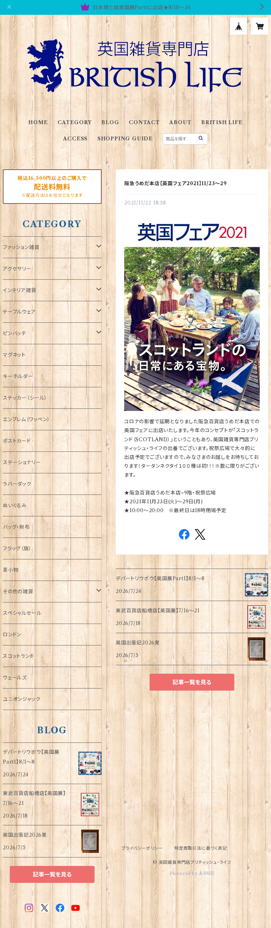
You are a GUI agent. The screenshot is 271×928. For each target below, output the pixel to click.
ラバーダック (17, 484)
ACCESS (75, 138)
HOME (38, 122)
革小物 (10, 570)
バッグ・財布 (16, 527)
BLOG (110, 122)
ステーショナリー (22, 462)
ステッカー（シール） (25, 398)
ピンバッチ (14, 333)
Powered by (184, 873)
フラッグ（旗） (17, 548)
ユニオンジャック (21, 699)
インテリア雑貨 (19, 290)
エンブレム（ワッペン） (26, 419)
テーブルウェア (19, 312)
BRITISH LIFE (222, 122)
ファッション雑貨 (21, 247)
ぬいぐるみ (15, 505)
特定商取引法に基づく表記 (200, 848)
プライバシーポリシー (142, 848)
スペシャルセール (22, 613)
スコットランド (18, 656)
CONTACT (144, 122)
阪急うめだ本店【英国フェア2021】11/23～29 (175, 183)
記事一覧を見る (192, 682)
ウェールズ (15, 677)
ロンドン (12, 634)
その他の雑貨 (18, 591)
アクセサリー (17, 269)
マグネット (14, 355)
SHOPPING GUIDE (125, 138)
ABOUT (180, 122)
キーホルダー (18, 376)
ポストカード (17, 441)
